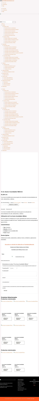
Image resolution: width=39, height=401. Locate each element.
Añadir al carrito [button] (5, 319)
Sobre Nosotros (20, 381)
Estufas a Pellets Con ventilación (10, 41)
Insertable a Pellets (7, 55)
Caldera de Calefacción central (10, 129)
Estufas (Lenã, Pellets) (14, 247)
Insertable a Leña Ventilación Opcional (11, 49)
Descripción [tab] (3, 209)
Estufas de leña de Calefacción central (11, 32)
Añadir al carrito (13, 204)
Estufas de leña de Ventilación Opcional (11, 29)
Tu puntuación (5, 268)
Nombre (4, 277)
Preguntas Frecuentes (21, 387)
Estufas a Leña (6, 26)
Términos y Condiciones (21, 384)
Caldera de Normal (8, 68)
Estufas (3, 25)
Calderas (3, 63)
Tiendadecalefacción (29, 244)
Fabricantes (4, 86)
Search (1, 21)
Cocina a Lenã (25, 249)
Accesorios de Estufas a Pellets (10, 42)
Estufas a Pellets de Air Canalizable (11, 38)
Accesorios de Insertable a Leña (10, 54)
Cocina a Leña (4, 76)
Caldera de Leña (6, 64)
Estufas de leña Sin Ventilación (10, 30)
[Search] (14, 22)
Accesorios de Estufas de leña (10, 35)
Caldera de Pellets (5, 70)
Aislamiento (6, 82)
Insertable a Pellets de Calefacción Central (12, 58)
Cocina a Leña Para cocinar (8, 79)
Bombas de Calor (5, 73)
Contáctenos (4, 4)
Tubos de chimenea (7, 83)
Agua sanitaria (6, 74)
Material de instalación (6, 80)
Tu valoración (5, 270)
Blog (3, 5)
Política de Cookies (20, 385)
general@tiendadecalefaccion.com (8, 0)
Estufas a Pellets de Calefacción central (11, 39)
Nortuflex (25, 202)
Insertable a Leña (6, 45)
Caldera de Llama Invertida (9, 67)
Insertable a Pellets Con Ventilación (11, 60)
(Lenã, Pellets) (26, 247)
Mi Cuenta (4, 2)
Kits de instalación (7, 84)
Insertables (4, 44)
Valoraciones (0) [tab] (9, 209)
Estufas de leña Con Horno (9, 33)
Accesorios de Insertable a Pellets (10, 61)
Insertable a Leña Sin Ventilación (10, 48)
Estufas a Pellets (6, 36)
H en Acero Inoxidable (17, 202)
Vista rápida (7, 311)
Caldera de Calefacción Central (9, 71)
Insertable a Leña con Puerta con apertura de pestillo (14, 52)
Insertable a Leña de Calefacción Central (12, 51)
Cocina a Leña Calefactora (8, 77)
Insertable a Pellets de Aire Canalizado (11, 57)
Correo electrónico (5, 282)
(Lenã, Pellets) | (19, 249)
